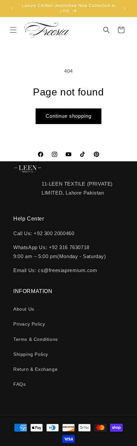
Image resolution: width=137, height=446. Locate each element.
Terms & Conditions (35, 339)
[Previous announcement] (12, 8)
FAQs (19, 384)
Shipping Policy (30, 354)
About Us (23, 309)
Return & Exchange (35, 369)
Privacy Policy (29, 324)
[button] (13, 30)
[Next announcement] (124, 8)
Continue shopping (68, 116)
